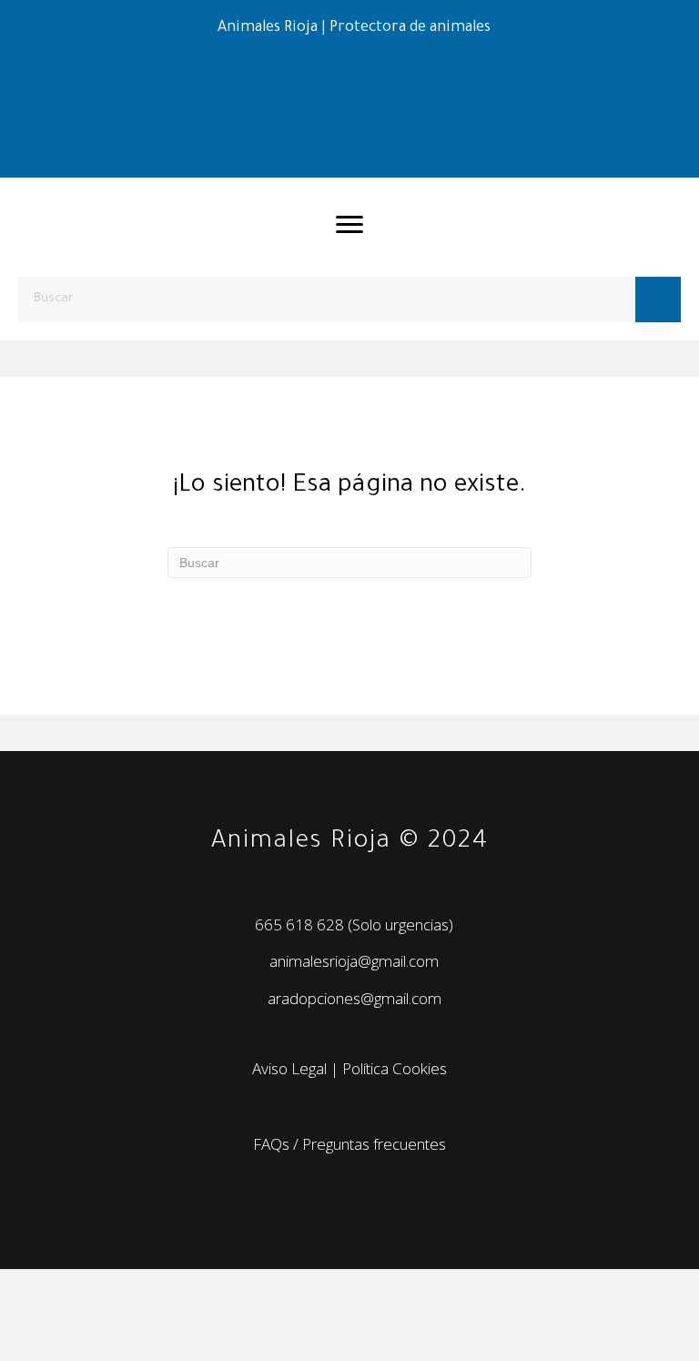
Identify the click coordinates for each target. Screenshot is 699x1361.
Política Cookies (394, 1068)
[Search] (658, 299)
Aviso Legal (289, 1068)
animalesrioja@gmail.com (354, 960)
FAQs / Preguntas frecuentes (349, 1143)
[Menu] (349, 224)
